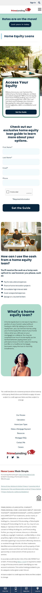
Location (38, 591)
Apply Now (26, 591)
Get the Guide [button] (21, 112)
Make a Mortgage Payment (21, 429)
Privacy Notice (36, 489)
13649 (8, 479)
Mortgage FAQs (20, 438)
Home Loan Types (20, 424)
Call (16, 591)
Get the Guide (21, 208)
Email (5, 168)
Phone (5, 178)
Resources (21, 433)
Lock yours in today (20, 24)
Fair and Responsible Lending (20, 489)
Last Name (7, 157)
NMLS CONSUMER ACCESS (27, 475)
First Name (7, 147)
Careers (21, 447)
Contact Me (21, 442)
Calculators (21, 420)
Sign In (33, 2)
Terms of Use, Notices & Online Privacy (14, 486)
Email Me (5, 591)
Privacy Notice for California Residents (15, 492)
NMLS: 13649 (22, 562)
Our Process (20, 415)
